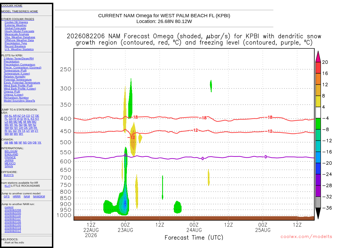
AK (6, 115)
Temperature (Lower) (17, 73)
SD (15, 130)
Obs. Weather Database (20, 37)
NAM (27, 196)
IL (28, 118)
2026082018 (13, 228)
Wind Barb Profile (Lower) (20, 88)
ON (30, 142)
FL (6, 118)
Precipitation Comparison (19, 64)
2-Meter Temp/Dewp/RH (19, 58)
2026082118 (13, 216)
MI (24, 121)
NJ (34, 124)
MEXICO (10, 163)
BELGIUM (11, 151)
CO (28, 115)
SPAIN (9, 166)
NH (30, 124)
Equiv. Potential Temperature (22, 82)
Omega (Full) (12, 91)
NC (16, 124)
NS (25, 142)
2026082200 (13, 213)
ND (21, 124)
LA (6, 121)
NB (16, 142)
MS (7, 124)
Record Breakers (15, 46)
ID (21, 118)
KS (32, 118)
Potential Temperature (18, 79)
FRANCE (10, 157)
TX (23, 130)
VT (36, 130)
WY (21, 133)
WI (11, 133)
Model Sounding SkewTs (19, 100)
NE (25, 124)
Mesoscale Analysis (17, 34)
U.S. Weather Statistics (19, 49)
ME (20, 121)
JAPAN (9, 160)
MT (11, 124)
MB (11, 142)
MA (11, 121)
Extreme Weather (16, 25)
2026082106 (13, 222)
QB (35, 142)
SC (10, 130)
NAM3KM (39, 196)
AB (6, 142)
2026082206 (13, 210)
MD (15, 121)
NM (7, 127)
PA (35, 127)
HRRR (17, 196)
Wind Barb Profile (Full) (18, 85)
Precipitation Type (16, 43)
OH (21, 127)
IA (18, 118)
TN (19, 130)
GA (11, 118)
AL (10, 115)
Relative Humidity (14, 76)
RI (6, 130)
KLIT (7, 185)
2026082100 (13, 225)
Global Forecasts (15, 28)
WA (7, 133)
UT (28, 130)
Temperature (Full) (15, 70)
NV (11, 127)
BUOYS (9, 175)
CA (23, 115)
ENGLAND (11, 154)
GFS (7, 196)
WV (16, 133)
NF (20, 142)
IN (25, 118)
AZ (19, 115)
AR (15, 115)
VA (32, 130)
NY (16, 127)
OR (31, 127)
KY (37, 118)
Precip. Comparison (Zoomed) (22, 67)
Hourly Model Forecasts (19, 31)
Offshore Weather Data (19, 40)
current (9, 207)
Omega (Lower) (13, 94)
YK (39, 142)
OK (26, 127)
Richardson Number (16, 97)
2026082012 (13, 231)
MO (34, 121)
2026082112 (13, 219)
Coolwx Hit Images (16, 22)
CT (32, 115)
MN (29, 121)
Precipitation (11, 61)
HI (14, 118)
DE (37, 115)
